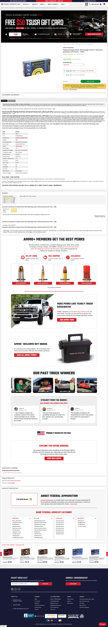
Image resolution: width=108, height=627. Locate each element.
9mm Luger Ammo (16, 520)
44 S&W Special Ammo (17, 537)
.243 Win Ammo (38, 535)
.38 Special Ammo (16, 532)
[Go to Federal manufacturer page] (24, 499)
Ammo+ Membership (55, 599)
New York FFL (82, 605)
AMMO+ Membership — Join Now (54, 1)
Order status (70, 599)
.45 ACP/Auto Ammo (17, 522)
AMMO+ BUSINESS (53, 4)
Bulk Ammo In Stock (90, 1)
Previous (1, 554)
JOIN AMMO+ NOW (67, 319)
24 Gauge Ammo (60, 528)
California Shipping (84, 607)
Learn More (73, 583)
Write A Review (80, 54)
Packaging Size (67, 62)
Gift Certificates (54, 607)
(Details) (84, 70)
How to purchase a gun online (86, 599)
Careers (36, 609)
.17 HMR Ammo (81, 524)
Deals (62, 4)
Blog (36, 599)
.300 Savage (19, 146)
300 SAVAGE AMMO (19, 7)
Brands (34, 4)
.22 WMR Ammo (81, 522)
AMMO (6, 7)
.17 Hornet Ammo (82, 526)
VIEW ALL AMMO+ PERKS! (27, 355)
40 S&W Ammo (15, 524)
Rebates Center (54, 603)
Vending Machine (54, 601)
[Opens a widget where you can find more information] (102, 624)
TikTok (19, 589)
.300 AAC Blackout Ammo (40, 530)
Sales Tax (52, 609)
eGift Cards (70, 603)
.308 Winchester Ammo (39, 524)
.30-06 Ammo (37, 532)
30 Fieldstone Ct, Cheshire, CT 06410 (17, 600)
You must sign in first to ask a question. (12, 472)
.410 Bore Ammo (60, 533)
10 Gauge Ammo (60, 520)
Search (86, 4)
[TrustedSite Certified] (62, 616)
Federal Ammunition (21, 138)
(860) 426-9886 (95, 4)
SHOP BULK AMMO (54, 458)
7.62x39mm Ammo (38, 526)
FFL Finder (81, 603)
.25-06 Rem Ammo (38, 537)
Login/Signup (100, 4)
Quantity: (65, 81)
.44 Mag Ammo (16, 535)
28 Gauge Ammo (60, 530)
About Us (37, 603)
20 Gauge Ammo (60, 526)
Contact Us (37, 601)
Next (107, 554)
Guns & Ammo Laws (84, 601)
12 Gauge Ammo (60, 522)
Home (2, 7)
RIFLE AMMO (11, 7)
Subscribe (45, 583)
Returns (69, 601)
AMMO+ (42, 4)
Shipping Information (55, 605)
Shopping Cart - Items (104, 4)
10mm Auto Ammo (16, 528)
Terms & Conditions (39, 605)
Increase (77, 81)
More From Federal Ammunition (13, 545)
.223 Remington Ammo (39, 520)
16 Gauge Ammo (60, 524)
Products (26, 4)
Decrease (71, 81)
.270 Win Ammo (38, 533)
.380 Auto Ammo (16, 526)
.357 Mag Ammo (16, 530)
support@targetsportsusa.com (21, 608)
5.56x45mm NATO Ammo (40, 522)
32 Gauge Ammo (60, 532)
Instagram (12, 589)
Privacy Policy (38, 607)
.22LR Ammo (81, 520)
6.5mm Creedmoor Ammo (40, 528)
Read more (74, 504)
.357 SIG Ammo (16, 533)
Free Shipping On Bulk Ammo (18, 1)
